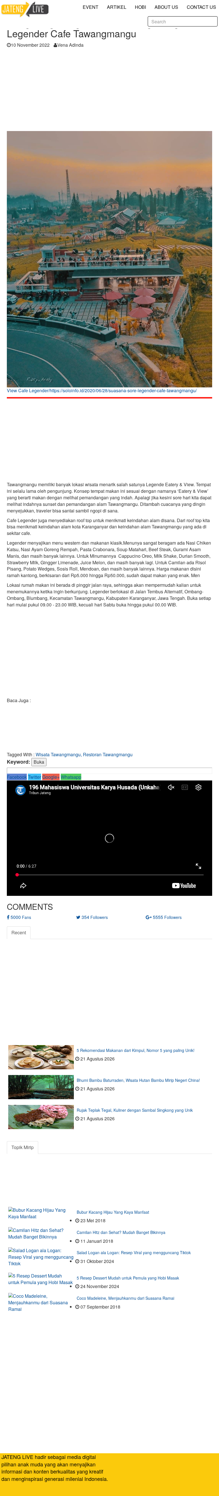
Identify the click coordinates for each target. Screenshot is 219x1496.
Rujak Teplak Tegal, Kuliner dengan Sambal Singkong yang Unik (135, 1110)
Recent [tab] (18, 932)
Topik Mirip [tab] (22, 1147)
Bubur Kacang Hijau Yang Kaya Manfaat (113, 1212)
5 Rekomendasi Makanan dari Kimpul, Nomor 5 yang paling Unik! (135, 1050)
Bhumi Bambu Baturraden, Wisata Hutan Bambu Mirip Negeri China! (138, 1080)
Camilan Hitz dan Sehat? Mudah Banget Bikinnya (121, 1232)
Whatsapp (71, 777)
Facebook (17, 777)
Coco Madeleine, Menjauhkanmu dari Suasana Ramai (125, 1298)
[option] (109, 264)
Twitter (34, 777)
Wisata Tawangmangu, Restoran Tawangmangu (84, 754)
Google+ (51, 777)
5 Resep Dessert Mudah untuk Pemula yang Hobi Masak (128, 1278)
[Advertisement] (109, 91)
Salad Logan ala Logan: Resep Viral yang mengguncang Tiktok (134, 1252)
